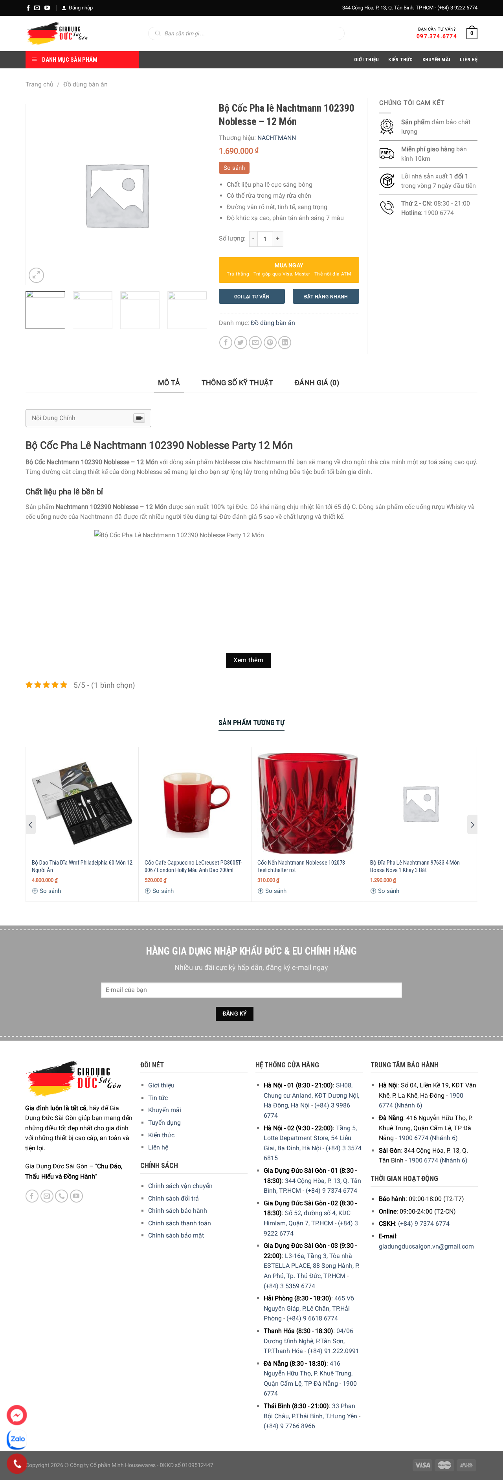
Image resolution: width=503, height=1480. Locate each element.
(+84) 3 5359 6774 (289, 1286)
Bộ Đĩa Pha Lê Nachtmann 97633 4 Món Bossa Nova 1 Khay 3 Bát (415, 866)
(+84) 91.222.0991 (333, 1351)
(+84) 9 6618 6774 (312, 1318)
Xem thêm (248, 660)
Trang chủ (39, 84)
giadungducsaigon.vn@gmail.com (426, 1246)
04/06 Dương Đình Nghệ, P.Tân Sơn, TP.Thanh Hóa (308, 1341)
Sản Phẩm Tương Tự (251, 722)
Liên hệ (158, 1147)
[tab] (169, 383)
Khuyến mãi (164, 1110)
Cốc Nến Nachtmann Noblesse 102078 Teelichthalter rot (301, 866)
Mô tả (169, 382)
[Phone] (17, 1464)
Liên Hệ (468, 59)
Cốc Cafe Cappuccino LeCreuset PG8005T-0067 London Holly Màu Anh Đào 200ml (193, 866)
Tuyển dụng (164, 1122)
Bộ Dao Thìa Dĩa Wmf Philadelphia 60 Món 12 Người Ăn (82, 866)
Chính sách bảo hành (177, 1210)
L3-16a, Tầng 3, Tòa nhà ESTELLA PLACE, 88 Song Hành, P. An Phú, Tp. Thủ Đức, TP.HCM (312, 1266)
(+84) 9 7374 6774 (331, 1190)
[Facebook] (28, 7)
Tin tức (158, 1098)
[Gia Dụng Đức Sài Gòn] (57, 33)
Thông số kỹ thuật (238, 382)
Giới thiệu (161, 1085)
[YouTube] (47, 7)
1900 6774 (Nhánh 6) (428, 1138)
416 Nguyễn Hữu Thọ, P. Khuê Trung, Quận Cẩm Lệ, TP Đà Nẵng (308, 1373)
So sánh (234, 167)
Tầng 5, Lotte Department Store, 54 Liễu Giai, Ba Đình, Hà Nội (310, 1138)
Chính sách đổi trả (173, 1198)
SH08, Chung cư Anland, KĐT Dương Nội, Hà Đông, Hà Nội (311, 1095)
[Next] (197, 313)
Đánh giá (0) (317, 382)
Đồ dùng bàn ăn (85, 84)
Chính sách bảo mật (176, 1235)
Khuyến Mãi (436, 59)
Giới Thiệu (366, 59)
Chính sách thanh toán (179, 1223)
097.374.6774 (437, 36)
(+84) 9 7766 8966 (289, 1426)
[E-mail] (37, 7)
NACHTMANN (276, 137)
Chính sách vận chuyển (180, 1186)
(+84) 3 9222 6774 (457, 8)
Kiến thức (400, 59)
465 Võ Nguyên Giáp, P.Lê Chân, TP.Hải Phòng (309, 1308)
